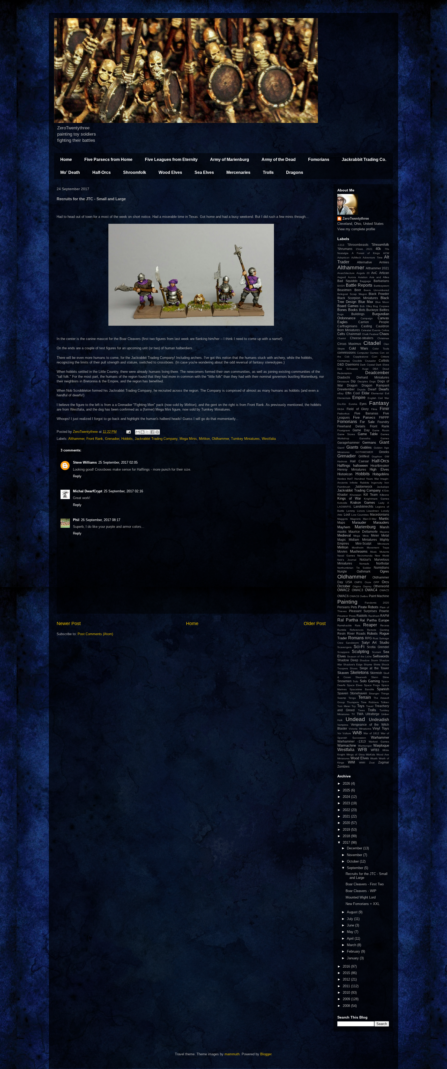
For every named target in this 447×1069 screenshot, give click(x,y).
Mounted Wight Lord (361, 897)
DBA (375, 368)
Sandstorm (352, 642)
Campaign (367, 318)
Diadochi (343, 377)
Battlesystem (381, 285)
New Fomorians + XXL (362, 904)
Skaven (343, 673)
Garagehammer (348, 442)
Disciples (362, 381)
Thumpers (353, 702)
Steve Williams (85, 462)
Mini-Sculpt (363, 543)
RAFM (384, 615)
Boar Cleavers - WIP (361, 891)
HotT (350, 478)
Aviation (363, 277)
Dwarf (372, 389)
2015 (347, 973)
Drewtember (346, 389)
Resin (341, 633)
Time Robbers (370, 702)
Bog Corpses (381, 306)
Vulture (346, 733)
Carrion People (373, 322)
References (356, 629)
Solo (355, 681)
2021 (369, 249)
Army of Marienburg (229, 159)
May (350, 932)
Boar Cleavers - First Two (365, 884)
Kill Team (370, 494)
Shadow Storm (369, 660)
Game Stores (346, 434)
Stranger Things (379, 693)
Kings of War (349, 498)
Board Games (348, 306)
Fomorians (318, 159)
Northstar (382, 563)
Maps (341, 522)
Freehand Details (351, 426)
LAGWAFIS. (344, 506)
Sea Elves (204, 172)
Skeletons (359, 672)
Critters (385, 356)
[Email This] (137, 432)
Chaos (384, 334)
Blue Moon (382, 302)
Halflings (343, 465)
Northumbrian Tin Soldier (354, 567)
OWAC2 (343, 590)
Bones (342, 310)
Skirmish (376, 672)
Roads (361, 633)
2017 (347, 842)
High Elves (379, 469)
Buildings (357, 314)
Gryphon (377, 456)
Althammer (76, 439)
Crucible (357, 360)
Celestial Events (371, 330)
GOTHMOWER (364, 452)
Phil (76, 520)
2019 (347, 830)
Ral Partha (347, 620)
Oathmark (363, 571)
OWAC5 (384, 590)
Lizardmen (373, 510)
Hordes (341, 478)
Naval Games (346, 555)
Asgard (341, 277)
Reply (77, 476)
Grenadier (112, 439)
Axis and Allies (379, 277)
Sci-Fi (359, 646)
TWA (360, 714)
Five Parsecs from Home (108, 159)
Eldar (365, 393)
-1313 (340, 244)
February (354, 951)
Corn (374, 356)
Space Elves (355, 685)
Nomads (364, 563)
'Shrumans (344, 248)
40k (378, 249)
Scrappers (343, 652)
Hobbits (127, 439)
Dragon (352, 385)
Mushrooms (359, 551)
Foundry (383, 422)
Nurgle (342, 571)
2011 (347, 986)
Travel (369, 706)
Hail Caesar (359, 461)
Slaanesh (361, 677)
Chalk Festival (370, 334)
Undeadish (379, 719)
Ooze (368, 582)
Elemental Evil (380, 393)
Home (66, 159)
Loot (347, 514)
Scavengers (344, 647)
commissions (346, 352)
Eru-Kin (341, 404)
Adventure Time (373, 257)
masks (341, 531)
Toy (354, 706)
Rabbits (361, 615)
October (353, 861)
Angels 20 (363, 273)
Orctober (343, 586)
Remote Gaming (378, 629)
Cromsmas (343, 360)
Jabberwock (363, 486)
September (355, 868)
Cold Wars (358, 348)
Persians (343, 607)
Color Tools (381, 348)
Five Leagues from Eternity (171, 159)
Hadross (342, 461)
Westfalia (269, 439)
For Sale (367, 422)
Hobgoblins (381, 474)
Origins (357, 586)
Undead (355, 719)
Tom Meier (343, 706)
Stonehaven (358, 693)
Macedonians (379, 514)
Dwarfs (384, 389)
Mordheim (357, 547)
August (353, 912)
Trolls (268, 172)
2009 (347, 999)
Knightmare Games (376, 498)
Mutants (384, 551)
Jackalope (383, 486)
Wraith (374, 758)
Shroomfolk (134, 172)
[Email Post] (128, 432)
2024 (347, 797)
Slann (374, 677)
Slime (386, 677)
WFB (362, 749)
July (350, 919)
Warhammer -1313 (351, 741)
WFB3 (375, 750)
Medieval (344, 535)
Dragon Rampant (375, 385)
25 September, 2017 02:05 (118, 462)
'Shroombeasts (357, 244)
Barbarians (381, 281)
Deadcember (377, 372)
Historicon (344, 474)
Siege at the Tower (374, 668)
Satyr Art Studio (375, 642)
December (355, 848)
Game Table (368, 434)
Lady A (383, 502)
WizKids (370, 754)
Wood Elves (170, 172)
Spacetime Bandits (361, 689)
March (352, 945)
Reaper (370, 625)
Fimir (384, 408)
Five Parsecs (364, 417)
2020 (347, 823)
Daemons (352, 364)
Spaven (342, 693)
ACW (386, 253)
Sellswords (381, 656)
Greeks (384, 452)
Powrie (384, 611)
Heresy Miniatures (351, 469)
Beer (357, 290)
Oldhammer (220, 439)
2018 (347, 836)
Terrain (364, 697)
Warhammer (380, 737)
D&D (340, 364)
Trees (361, 710)
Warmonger (365, 745)
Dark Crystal (367, 364)
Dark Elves (382, 364)
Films (374, 409)
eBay (340, 393)
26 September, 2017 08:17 (100, 520)
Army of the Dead (279, 159)
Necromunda (365, 555)
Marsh (384, 527)
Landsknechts (363, 506)
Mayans (384, 531)
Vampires (342, 724)
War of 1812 (371, 733)
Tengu (352, 697)
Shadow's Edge (353, 664)
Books (353, 310)
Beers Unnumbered (376, 290)
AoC (374, 272)
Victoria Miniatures (360, 728)
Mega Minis (188, 439)
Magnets (355, 518)
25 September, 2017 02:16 (123, 491)
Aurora (352, 277)
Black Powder (379, 293)
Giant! (341, 447)
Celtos (385, 330)
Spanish (383, 689)
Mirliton (204, 439)
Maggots (342, 518)
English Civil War (378, 398)
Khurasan (355, 494)
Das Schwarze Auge (353, 368)
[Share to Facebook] (152, 432)
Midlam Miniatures (363, 539)
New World (382, 555)
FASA (340, 409)
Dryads (361, 389)
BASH (341, 285)
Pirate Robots (368, 607)
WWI (351, 762)
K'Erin (385, 490)
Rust (375, 638)
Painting (347, 602)
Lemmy (350, 510)
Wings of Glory (355, 754)
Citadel (372, 343)
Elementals (344, 398)
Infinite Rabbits (359, 482)
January (353, 958)
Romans (356, 638)
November (355, 855)
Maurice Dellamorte (362, 531)
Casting (366, 326)
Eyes (363, 403)
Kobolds (342, 502)
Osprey (367, 586)
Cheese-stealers (361, 338)
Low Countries (360, 514)
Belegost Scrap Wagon (352, 294)
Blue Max (365, 302)
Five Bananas (366, 413)
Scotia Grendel (378, 647)
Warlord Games (379, 741)
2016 (347, 966)
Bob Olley (366, 306)
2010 (347, 992)
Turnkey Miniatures (245, 439)
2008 (347, 1006)
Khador (342, 494)
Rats (357, 625)
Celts (341, 334)
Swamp (341, 697)
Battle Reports (359, 285)
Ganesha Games (374, 438)
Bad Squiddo (347, 281)
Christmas (383, 338)
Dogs (372, 381)
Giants (352, 447)
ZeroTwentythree (355, 218)
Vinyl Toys (381, 728)
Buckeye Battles (377, 309)
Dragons (294, 172)
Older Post (315, 623)
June (351, 925)
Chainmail (353, 334)
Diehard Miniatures (372, 377)
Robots (372, 633)
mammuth (232, 1054)
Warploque (381, 745)
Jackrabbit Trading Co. (364, 159)
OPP (376, 582)
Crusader (370, 360)
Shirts (377, 664)
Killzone (384, 494)
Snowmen (344, 681)
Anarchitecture (346, 273)
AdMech (356, 257)
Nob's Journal (346, 559)
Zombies (343, 766)
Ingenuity (376, 482)
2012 (347, 979)
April (351, 938)
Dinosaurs (343, 381)
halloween (360, 465)
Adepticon (343, 257)
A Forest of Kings (366, 253)
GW (387, 456)
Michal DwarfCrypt (87, 491)
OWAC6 (343, 596)
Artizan (384, 272)
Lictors (361, 510)
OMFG (358, 582)
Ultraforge (372, 714)
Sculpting (360, 651)
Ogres (384, 571)
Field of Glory (358, 409)
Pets (354, 607)
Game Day (361, 430)
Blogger (265, 1054)
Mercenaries (238, 172)
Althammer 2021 (377, 268)
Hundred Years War (366, 478)
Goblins (366, 447)
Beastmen (344, 290)
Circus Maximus (349, 343)
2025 (347, 790)
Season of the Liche (359, 656)
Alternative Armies (373, 262)
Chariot (341, 338)
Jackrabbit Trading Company (156, 439)
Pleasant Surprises (363, 611)
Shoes (353, 668)
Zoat (372, 762)
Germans (369, 442)
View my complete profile (356, 229)
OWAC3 (357, 590)
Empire (359, 397)
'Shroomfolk (380, 245)
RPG (368, 638)
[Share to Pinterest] (157, 432)
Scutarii (376, 652)
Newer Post (69, 623)
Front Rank (94, 439)
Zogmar (383, 762)
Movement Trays (378, 547)
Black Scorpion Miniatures (357, 298)
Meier (375, 535)
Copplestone (360, 356)
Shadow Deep (347, 660)
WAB (357, 733)
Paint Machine (379, 596)
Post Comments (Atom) (95, 634)
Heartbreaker (379, 465)
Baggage (365, 281)
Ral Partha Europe (374, 620)
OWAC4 (371, 590)
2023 (347, 803)
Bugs (340, 314)
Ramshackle (344, 625)
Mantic (384, 519)
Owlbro (364, 596)
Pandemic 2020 (377, 602)
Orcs (385, 582)
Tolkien (385, 702)
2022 (347, 810)
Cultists (384, 360)
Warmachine (346, 745)
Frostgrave (343, 430)
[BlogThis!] (142, 432)
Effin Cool (352, 393)
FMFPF (384, 417)
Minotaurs (383, 543)
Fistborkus (343, 413)
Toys (360, 706)
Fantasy (379, 403)
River (351, 633)
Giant (384, 442)
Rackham (373, 615)
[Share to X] (147, 432)
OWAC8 (354, 596)
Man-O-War (369, 518)
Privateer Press (346, 615)
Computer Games (367, 352)
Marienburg (365, 527)
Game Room (380, 430)
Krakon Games (362, 502)
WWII (362, 762)
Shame (368, 664)
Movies (342, 551)
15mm (359, 249)
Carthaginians (347, 326)
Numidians (381, 567)
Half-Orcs (101, 172)
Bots (362, 309)
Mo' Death (70, 172)
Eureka (353, 404)
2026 (347, 783)
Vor (339, 733)
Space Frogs (372, 685)
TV (353, 714)
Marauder (359, 522)
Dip (353, 381)
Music (373, 551)
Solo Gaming (370, 681)
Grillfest (364, 456)
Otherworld (381, 586)
